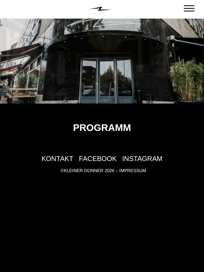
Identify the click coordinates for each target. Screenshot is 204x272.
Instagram (142, 159)
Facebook (98, 159)
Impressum (132, 170)
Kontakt (57, 159)
